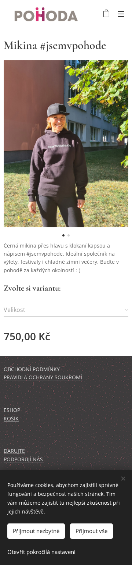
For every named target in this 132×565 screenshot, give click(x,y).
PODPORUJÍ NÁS (23, 459)
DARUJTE (14, 450)
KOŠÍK (11, 418)
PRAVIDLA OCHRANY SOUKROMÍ (43, 377)
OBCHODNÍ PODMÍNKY (32, 369)
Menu (121, 13)
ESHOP (12, 409)
